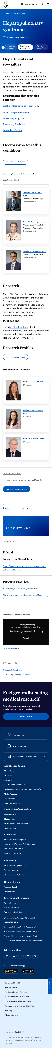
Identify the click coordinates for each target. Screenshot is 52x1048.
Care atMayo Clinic (41, 47)
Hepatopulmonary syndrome (18, 674)
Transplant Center (12, 130)
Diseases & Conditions (15, 13)
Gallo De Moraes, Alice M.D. (33, 411)
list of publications (18, 326)
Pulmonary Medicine (14, 124)
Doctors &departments (25, 47)
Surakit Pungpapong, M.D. (34, 251)
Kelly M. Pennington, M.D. (34, 221)
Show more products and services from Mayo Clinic (22, 596)
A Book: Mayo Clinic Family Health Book (20, 588)
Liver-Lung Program (13, 118)
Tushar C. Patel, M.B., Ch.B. (32, 194)
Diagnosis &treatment (10, 47)
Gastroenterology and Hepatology (21, 105)
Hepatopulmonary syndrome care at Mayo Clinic (24, 480)
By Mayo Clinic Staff (12, 473)
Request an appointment (16, 489)
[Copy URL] (43, 632)
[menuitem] (9, 47)
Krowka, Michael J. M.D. (33, 438)
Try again (26, 638)
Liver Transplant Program (16, 112)
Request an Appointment (17, 37)
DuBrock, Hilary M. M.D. (33, 381)
